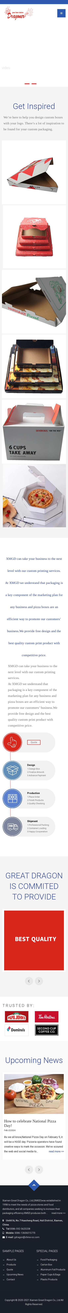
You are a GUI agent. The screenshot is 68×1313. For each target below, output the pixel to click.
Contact (11, 1279)
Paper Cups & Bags (50, 1274)
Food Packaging (49, 1259)
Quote (10, 1269)
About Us (11, 1259)
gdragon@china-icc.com (26, 1237)
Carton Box (46, 1264)
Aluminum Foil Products (53, 1269)
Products (11, 1264)
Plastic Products (49, 1279)
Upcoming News (15, 1274)
